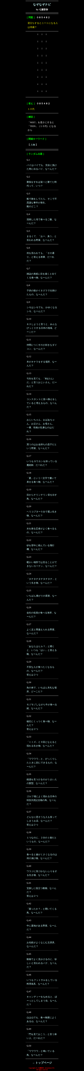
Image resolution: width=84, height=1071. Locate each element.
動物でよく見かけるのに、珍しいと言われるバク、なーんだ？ (42, 963)
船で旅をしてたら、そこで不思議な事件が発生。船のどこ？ (42, 203)
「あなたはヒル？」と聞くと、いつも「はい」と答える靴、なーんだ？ (42, 650)
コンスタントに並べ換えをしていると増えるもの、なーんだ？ (42, 403)
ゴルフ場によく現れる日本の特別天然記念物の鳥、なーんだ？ (42, 800)
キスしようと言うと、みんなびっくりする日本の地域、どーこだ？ (42, 328)
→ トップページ (42, 1062)
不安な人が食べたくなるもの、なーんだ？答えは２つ (40, 671)
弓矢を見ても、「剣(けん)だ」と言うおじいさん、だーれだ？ (42, 382)
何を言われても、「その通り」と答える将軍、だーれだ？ (40, 257)
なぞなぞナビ (42, 4)
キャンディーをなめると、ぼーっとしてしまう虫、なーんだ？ (42, 1000)
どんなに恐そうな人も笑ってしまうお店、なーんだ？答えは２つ (42, 821)
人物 (33, 144)
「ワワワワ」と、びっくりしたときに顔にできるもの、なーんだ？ (42, 763)
